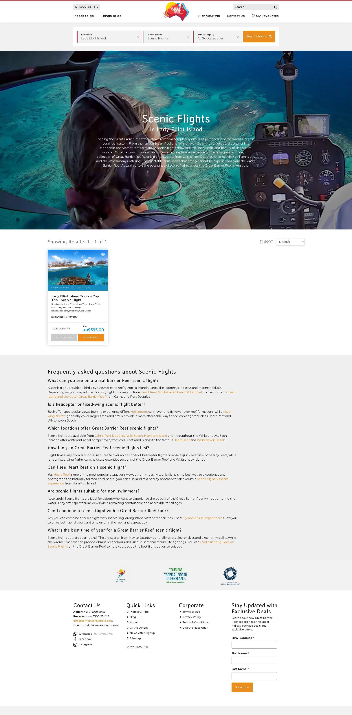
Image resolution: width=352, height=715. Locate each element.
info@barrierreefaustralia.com (93, 621)
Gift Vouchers (139, 627)
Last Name (240, 669)
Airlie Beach (134, 435)
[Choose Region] (109, 37)
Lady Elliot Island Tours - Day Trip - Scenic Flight (75, 298)
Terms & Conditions (195, 622)
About (134, 622)
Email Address (243, 638)
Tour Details (64, 337)
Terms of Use (191, 611)
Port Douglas (114, 435)
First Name (240, 653)
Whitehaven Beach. (211, 440)
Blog (133, 617)
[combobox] (168, 37)
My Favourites (267, 16)
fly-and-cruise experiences (203, 518)
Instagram (85, 644)
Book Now (91, 337)
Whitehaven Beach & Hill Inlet (180, 392)
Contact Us (236, 16)
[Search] (275, 7)
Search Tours (256, 36)
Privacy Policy (191, 617)
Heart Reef (149, 392)
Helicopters (139, 411)
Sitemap (135, 638)
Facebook (84, 639)
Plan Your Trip (139, 611)
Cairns (99, 435)
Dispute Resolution (195, 627)
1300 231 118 (89, 6)
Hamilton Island (155, 435)
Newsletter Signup (142, 633)
